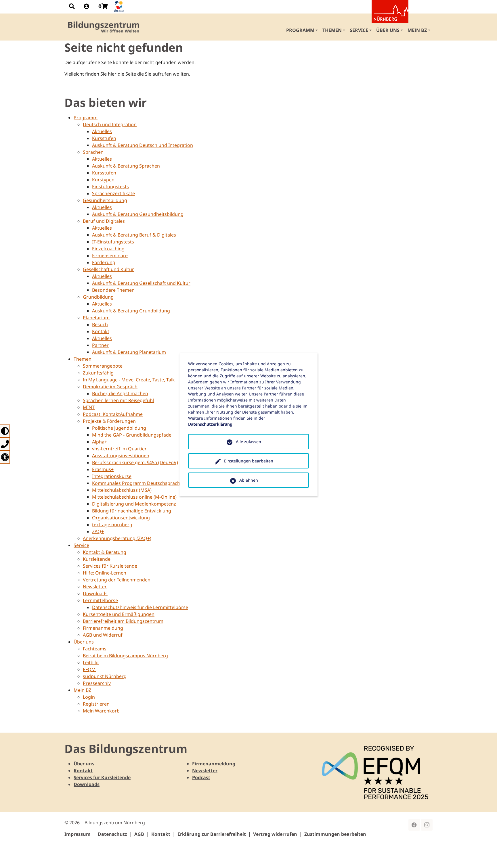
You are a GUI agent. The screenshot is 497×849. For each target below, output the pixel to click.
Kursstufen (104, 138)
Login (89, 697)
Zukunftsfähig (98, 373)
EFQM (89, 669)
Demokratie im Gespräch (110, 386)
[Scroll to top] (484, 836)
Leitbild (91, 662)
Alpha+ (99, 442)
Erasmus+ (103, 469)
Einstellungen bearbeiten (248, 461)
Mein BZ (82, 690)
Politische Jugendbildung (119, 428)
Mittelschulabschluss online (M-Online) (134, 497)
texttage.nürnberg (112, 524)
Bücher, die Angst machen (120, 393)
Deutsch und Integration (110, 124)
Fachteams (94, 649)
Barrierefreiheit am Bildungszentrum (123, 621)
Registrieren (96, 704)
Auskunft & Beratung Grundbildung (131, 311)
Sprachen (93, 152)
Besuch (100, 324)
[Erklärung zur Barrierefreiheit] (5, 457)
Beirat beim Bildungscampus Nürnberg (125, 655)
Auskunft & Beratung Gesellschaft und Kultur (141, 283)
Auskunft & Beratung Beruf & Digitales (134, 235)
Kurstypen (103, 179)
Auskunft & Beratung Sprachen (126, 166)
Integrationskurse (111, 476)
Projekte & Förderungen (109, 421)
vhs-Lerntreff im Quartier (119, 448)
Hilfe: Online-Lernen (104, 573)
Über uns (84, 642)
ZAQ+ (98, 531)
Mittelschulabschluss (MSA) (122, 490)
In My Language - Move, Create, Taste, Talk (129, 380)
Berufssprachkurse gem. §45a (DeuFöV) (135, 462)
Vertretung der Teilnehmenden (116, 580)
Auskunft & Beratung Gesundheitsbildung (137, 214)
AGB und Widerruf (103, 635)
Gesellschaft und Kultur (108, 269)
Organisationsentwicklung (121, 517)
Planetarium (96, 317)
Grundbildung (98, 297)
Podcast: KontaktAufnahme (113, 414)
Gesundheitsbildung (105, 200)
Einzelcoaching (108, 248)
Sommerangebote (103, 366)
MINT (89, 407)
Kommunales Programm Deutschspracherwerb (144, 483)
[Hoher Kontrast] (5, 430)
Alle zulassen (248, 441)
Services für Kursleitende (110, 566)
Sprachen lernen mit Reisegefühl (118, 400)
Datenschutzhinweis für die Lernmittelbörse (140, 607)
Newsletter (95, 586)
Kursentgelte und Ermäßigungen (118, 614)
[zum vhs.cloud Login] (119, 6)
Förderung (103, 262)
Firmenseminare (110, 255)
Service (81, 545)
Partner (100, 345)
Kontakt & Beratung (104, 552)
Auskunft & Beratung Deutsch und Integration (142, 145)
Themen (82, 359)
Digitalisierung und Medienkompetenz (134, 504)
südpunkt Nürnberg (105, 676)
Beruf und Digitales (104, 221)
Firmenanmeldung (103, 628)
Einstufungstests (110, 186)
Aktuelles (102, 131)
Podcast (201, 777)
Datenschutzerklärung (210, 424)
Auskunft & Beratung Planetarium (129, 352)
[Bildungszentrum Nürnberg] (104, 27)
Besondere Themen (113, 290)
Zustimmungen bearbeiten (335, 834)
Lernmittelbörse (100, 600)
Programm (86, 117)
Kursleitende (96, 559)
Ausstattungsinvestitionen (120, 455)
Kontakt (100, 331)
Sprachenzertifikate (113, 193)
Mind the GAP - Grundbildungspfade (131, 435)
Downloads (95, 593)
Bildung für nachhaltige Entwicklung (131, 511)
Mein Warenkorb (101, 711)
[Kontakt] (5, 443)
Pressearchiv (97, 683)
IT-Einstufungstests (113, 242)
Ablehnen (248, 480)
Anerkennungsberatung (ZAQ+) (117, 538)
